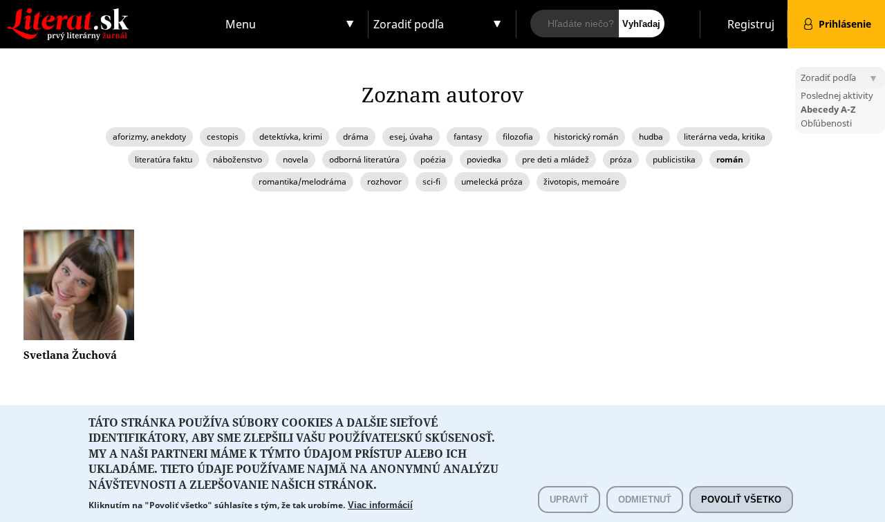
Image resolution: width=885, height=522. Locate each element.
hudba (651, 136)
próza (621, 159)
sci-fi (431, 181)
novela (295, 159)
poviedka (484, 159)
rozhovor (384, 181)
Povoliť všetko (741, 499)
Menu (240, 24)
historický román (586, 136)
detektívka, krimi (290, 136)
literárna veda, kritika (724, 136)
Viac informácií (380, 505)
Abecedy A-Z (828, 109)
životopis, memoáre (581, 181)
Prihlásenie (845, 23)
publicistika (674, 159)
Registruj (750, 24)
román (729, 159)
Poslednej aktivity (837, 95)
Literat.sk (110, 13)
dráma (356, 136)
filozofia (518, 136)
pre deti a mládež (555, 159)
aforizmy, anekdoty (149, 136)
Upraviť (569, 499)
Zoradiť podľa (408, 24)
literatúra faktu (163, 159)
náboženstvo (237, 159)
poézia (433, 159)
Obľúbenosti (826, 123)
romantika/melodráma (302, 181)
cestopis (223, 136)
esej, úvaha (411, 136)
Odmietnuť (644, 499)
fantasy (468, 136)
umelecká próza (492, 181)
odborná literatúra (364, 159)
